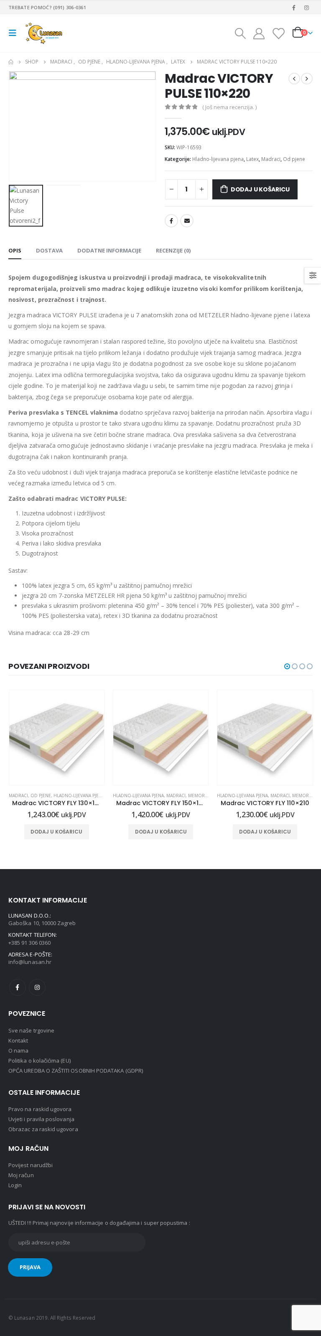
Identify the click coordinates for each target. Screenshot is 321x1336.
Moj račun (21, 1175)
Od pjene (294, 159)
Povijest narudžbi (30, 1165)
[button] (287, 666)
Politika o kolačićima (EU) (39, 1060)
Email (187, 220)
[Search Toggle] (240, 33)
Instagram (37, 987)
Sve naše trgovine (31, 1030)
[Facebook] (293, 7)
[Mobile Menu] (15, 33)
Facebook (171, 220)
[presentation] (19, 126)
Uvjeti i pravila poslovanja (41, 1119)
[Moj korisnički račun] (258, 33)
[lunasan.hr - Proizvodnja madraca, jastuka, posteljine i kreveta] (45, 33)
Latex (252, 159)
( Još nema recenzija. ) (229, 107)
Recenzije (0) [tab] (173, 250)
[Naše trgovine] (278, 33)
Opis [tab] (14, 250)
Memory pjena (100, 795)
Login (15, 1185)
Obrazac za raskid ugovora (43, 1129)
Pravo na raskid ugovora (40, 1109)
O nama (18, 1050)
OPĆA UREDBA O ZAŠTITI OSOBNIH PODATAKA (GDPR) (75, 1070)
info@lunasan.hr (29, 962)
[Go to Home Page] (10, 62)
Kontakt (18, 1040)
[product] (56, 737)
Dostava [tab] (49, 250)
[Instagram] (306, 7)
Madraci (270, 159)
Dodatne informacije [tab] (109, 250)
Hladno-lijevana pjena (218, 159)
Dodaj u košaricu (260, 189)
